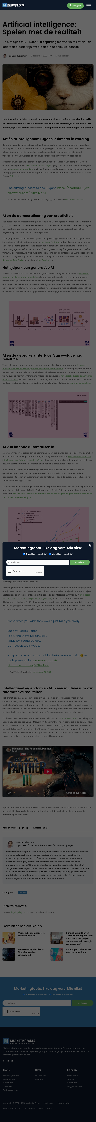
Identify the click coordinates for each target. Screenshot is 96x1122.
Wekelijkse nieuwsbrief (62, 554)
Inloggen (76, 5)
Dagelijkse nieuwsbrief (36, 554)
